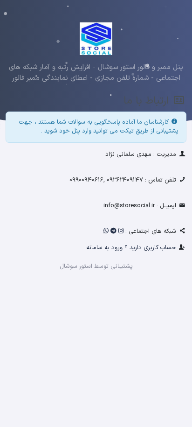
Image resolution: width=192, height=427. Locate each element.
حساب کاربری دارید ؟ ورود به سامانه (131, 247)
